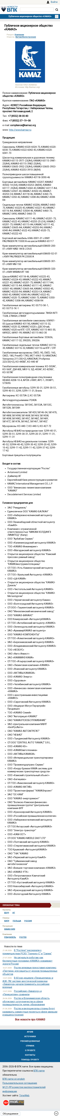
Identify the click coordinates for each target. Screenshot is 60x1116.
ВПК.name (39, 1070)
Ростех (22, 937)
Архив (30, 1032)
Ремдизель (10, 937)
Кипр (6, 921)
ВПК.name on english (13, 1079)
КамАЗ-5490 (9, 929)
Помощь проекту (30, 1060)
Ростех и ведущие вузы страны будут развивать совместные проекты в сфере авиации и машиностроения (29, 1011)
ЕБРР (6, 913)
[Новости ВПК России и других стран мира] (9, 11)
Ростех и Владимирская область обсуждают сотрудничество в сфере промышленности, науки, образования (26, 1001)
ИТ (13, 913)
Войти (54, 2)
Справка (30, 1046)
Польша (17, 921)
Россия (28, 921)
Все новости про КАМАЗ (30, 1019)
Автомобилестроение (26, 37)
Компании (19, 35)
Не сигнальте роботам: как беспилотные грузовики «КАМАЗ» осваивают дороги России (27, 960)
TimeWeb (24, 1095)
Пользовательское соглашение (19, 1083)
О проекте (30, 1050)
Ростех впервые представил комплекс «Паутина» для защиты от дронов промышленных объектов (29, 970)
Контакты (30, 1055)
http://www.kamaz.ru (20, 130)
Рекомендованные (30, 1041)
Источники (30, 1036)
